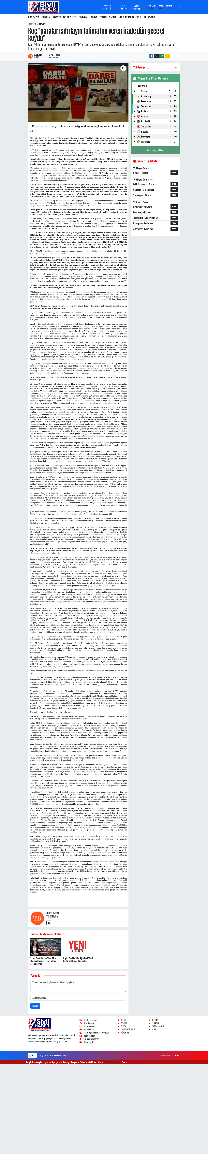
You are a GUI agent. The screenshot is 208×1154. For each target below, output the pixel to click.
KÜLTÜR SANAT (126, 17)
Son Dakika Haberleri (91, 1038)
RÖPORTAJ (125, 1032)
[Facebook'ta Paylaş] (151, 56)
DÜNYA (94, 17)
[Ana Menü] (178, 17)
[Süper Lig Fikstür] (176, 161)
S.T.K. (139, 17)
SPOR (154, 1029)
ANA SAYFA (33, 17)
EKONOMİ (83, 17)
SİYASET (57, 17)
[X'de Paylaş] (156, 56)
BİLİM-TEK (149, 17)
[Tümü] (176, 67)
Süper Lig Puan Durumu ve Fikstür (96, 1032)
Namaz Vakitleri (89, 1026)
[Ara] (179, 7)
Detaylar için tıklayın (155, 150)
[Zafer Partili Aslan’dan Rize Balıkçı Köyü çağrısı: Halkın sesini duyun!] (45, 947)
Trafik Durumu (88, 1029)
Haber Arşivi (88, 1042)
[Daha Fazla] (167, 56)
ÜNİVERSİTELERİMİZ (128, 1029)
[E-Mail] (48, 922)
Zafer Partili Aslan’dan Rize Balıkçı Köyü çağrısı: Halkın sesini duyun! (43, 961)
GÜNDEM (46, 17)
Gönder (35, 1006)
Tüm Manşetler (89, 1035)
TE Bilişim (52, 916)
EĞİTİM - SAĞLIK (108, 17)
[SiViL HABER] (43, 7)
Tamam (125, 1062)
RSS (33, 1055)
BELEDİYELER (69, 17)
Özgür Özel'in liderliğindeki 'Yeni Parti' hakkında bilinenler (78, 960)
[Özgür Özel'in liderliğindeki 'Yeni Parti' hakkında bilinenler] (78, 947)
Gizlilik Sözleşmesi (112, 1062)
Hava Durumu (88, 1023)
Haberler (32, 23)
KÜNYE (123, 1019)
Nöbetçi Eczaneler (90, 1019)
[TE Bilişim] (37, 918)
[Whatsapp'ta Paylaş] (161, 56)
